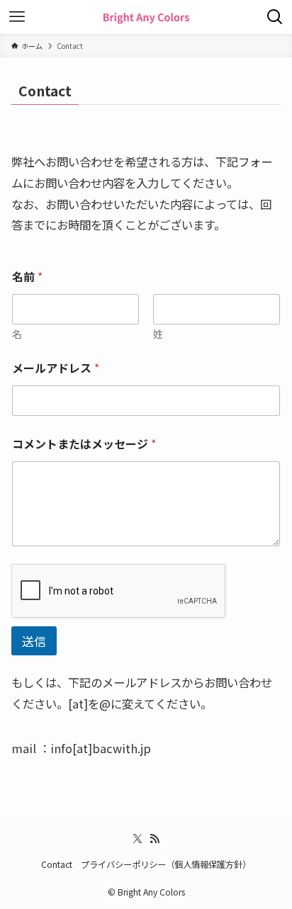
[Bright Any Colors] (146, 17)
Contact (56, 864)
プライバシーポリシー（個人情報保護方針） (166, 864)
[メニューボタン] (17, 17)
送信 (34, 641)
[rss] (154, 838)
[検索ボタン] (275, 17)
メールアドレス (55, 368)
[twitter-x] (137, 838)
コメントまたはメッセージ (84, 444)
